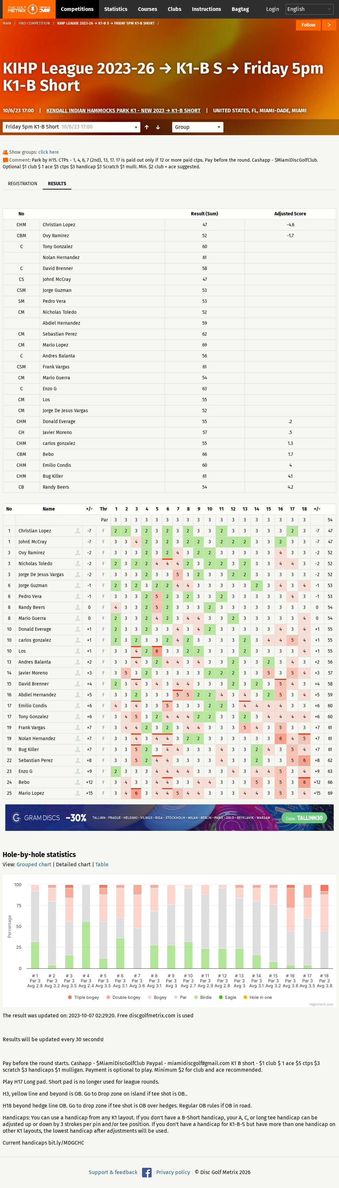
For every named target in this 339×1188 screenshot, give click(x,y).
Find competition (34, 23)
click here (48, 152)
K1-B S (199, 68)
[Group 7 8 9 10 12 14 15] (197, 127)
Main (7, 23)
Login (272, 9)
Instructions (206, 9)
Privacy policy (173, 1172)
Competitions (77, 9)
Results (57, 184)
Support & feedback (113, 1172)
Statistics (115, 9)
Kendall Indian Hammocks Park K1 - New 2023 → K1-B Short (123, 110)
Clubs (174, 9)
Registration (22, 184)
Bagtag (240, 9)
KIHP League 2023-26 (79, 68)
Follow (308, 25)
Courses (147, 9)
